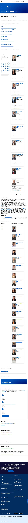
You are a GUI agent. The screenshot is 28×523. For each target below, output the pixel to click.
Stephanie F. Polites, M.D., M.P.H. (19, 127)
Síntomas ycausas (3, 11)
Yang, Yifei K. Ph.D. (18, 357)
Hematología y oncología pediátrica (6, 34)
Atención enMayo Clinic (16, 11)
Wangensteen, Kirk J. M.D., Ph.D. (19, 350)
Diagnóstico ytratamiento (7, 11)
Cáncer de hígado (6, 7)
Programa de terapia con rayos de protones (7, 41)
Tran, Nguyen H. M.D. (19, 334)
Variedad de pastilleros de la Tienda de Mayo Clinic (7, 448)
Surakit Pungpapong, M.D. (19, 154)
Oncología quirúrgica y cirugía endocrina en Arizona (8, 37)
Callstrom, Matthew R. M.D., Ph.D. (19, 235)
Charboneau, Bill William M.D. (19, 243)
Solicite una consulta (4, 371)
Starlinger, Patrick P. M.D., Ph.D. (19, 327)
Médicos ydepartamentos (12, 11)
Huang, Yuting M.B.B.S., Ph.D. (19, 281)
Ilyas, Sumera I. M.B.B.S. (19, 288)
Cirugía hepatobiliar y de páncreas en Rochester (8, 29)
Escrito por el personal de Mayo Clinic (5, 366)
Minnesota (2, 228)
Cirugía (2, 26)
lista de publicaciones (8, 217)
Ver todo (2, 229)
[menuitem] (3, 11)
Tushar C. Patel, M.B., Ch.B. (19, 98)
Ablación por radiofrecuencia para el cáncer (6, 432)
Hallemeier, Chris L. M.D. (19, 265)
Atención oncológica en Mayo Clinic (6, 24)
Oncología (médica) (4, 36)
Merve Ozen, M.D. (18, 69)
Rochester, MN (3, 56)
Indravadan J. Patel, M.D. (19, 83)
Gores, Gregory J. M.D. (19, 257)
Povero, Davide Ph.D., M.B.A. (19, 304)
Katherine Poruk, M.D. (19, 140)
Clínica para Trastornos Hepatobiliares (6, 31)
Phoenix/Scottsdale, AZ (5, 57)
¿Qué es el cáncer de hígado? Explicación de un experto (8, 423)
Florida (1, 227)
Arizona (2, 226)
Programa (4, 205)
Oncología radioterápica (4, 39)
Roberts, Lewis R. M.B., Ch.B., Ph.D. (19, 312)
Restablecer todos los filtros (5, 74)
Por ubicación (2, 54)
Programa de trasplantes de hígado (6, 44)
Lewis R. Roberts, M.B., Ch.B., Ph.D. (19, 169)
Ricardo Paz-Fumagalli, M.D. (19, 112)
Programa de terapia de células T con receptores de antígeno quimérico (12, 42)
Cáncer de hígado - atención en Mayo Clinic (6, 368)
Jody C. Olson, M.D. (18, 55)
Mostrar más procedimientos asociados (6, 437)
